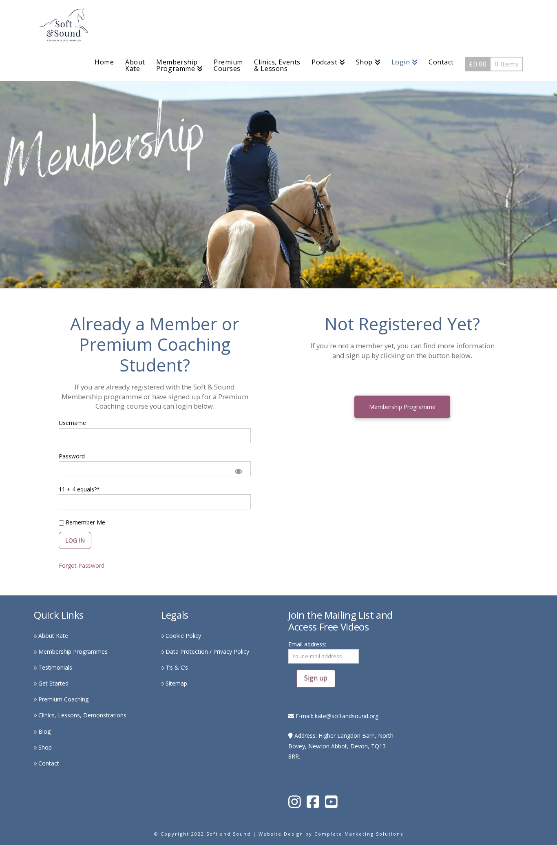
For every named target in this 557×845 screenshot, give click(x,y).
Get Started (53, 683)
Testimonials (55, 667)
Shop (45, 747)
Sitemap (176, 683)
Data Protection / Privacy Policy (207, 651)
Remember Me (84, 522)
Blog (44, 731)
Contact (48, 763)
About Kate (53, 635)
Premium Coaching (63, 699)
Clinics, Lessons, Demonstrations (82, 715)
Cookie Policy (183, 635)
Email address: (307, 644)
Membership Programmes (73, 651)
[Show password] (238, 470)
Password (72, 456)
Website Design (281, 834)
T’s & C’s (177, 667)
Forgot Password (81, 565)
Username (72, 423)
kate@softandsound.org (346, 716)
